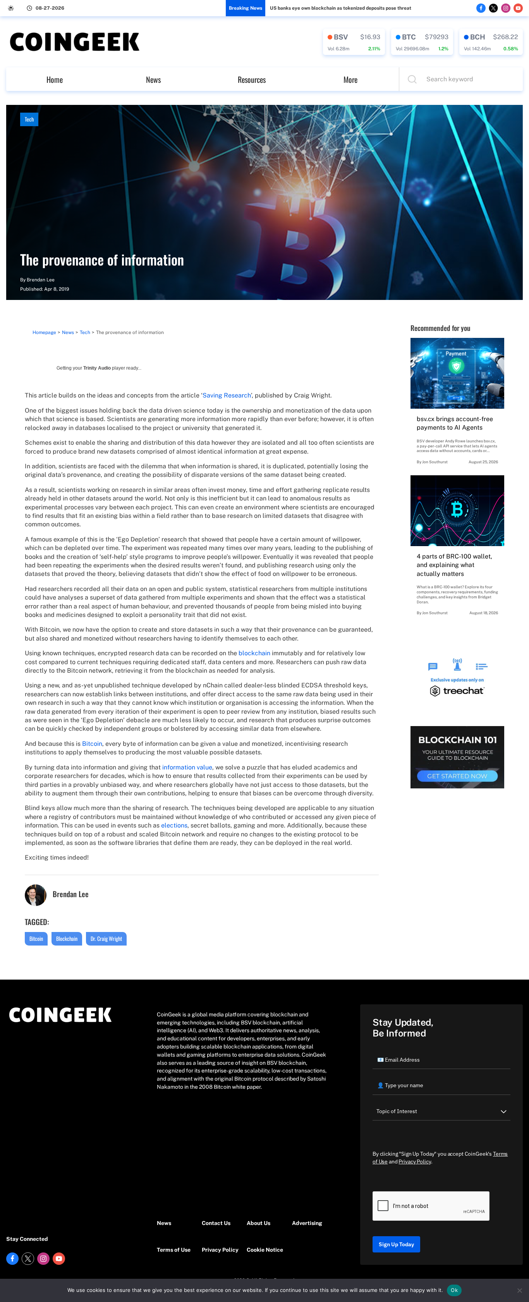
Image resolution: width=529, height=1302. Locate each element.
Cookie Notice (265, 1250)
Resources (252, 79)
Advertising (307, 1223)
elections (174, 825)
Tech (29, 119)
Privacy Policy (220, 1250)
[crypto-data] (354, 42)
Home (54, 79)
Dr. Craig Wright (106, 938)
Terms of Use (174, 1250)
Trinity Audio (97, 368)
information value (187, 767)
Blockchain (66, 938)
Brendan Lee (41, 280)
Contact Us (216, 1223)
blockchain (254, 653)
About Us (258, 1223)
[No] (519, 1290)
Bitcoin (92, 743)
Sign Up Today (396, 1244)
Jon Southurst (435, 461)
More (350, 79)
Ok (454, 1290)
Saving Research (227, 395)
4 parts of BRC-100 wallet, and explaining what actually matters (454, 565)
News (153, 79)
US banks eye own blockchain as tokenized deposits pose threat (340, 8)
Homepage (44, 332)
